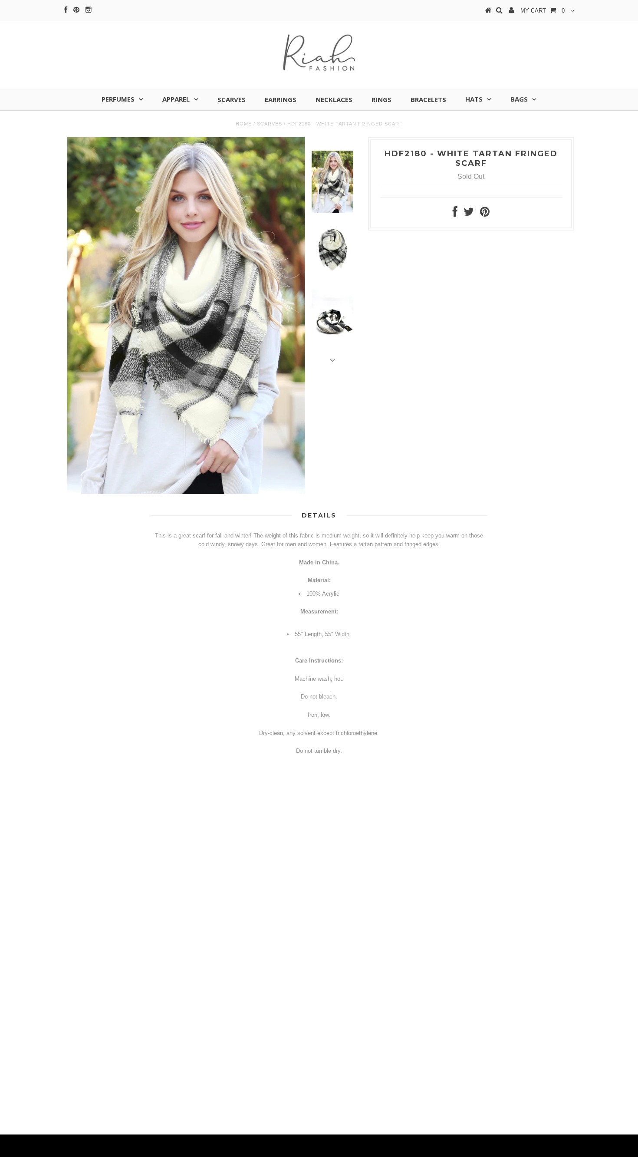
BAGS (519, 99)
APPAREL (176, 99)
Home (244, 123)
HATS (474, 99)
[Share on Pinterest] (485, 214)
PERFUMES (118, 99)
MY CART (542, 10)
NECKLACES (334, 99)
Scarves (269, 123)
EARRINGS (280, 99)
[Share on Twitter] (469, 214)
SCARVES (231, 99)
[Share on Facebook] (455, 214)
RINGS (381, 99)
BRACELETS (428, 99)
